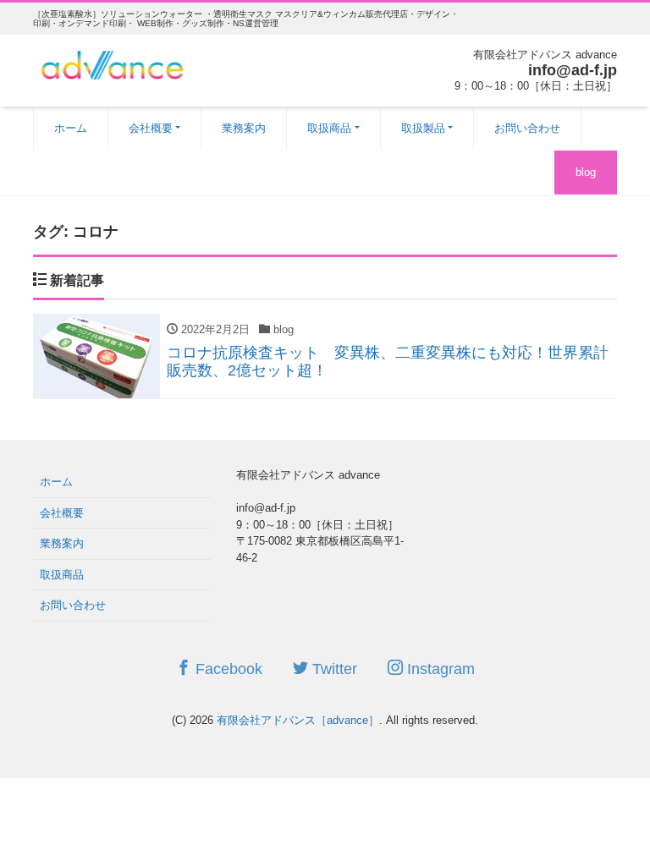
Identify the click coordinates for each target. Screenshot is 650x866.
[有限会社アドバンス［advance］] (113, 63)
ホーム (70, 128)
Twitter (332, 668)
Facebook (226, 668)
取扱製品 (423, 128)
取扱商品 (329, 128)
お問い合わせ (527, 128)
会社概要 (151, 128)
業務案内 (244, 128)
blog (586, 172)
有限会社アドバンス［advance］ (298, 720)
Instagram (439, 668)
